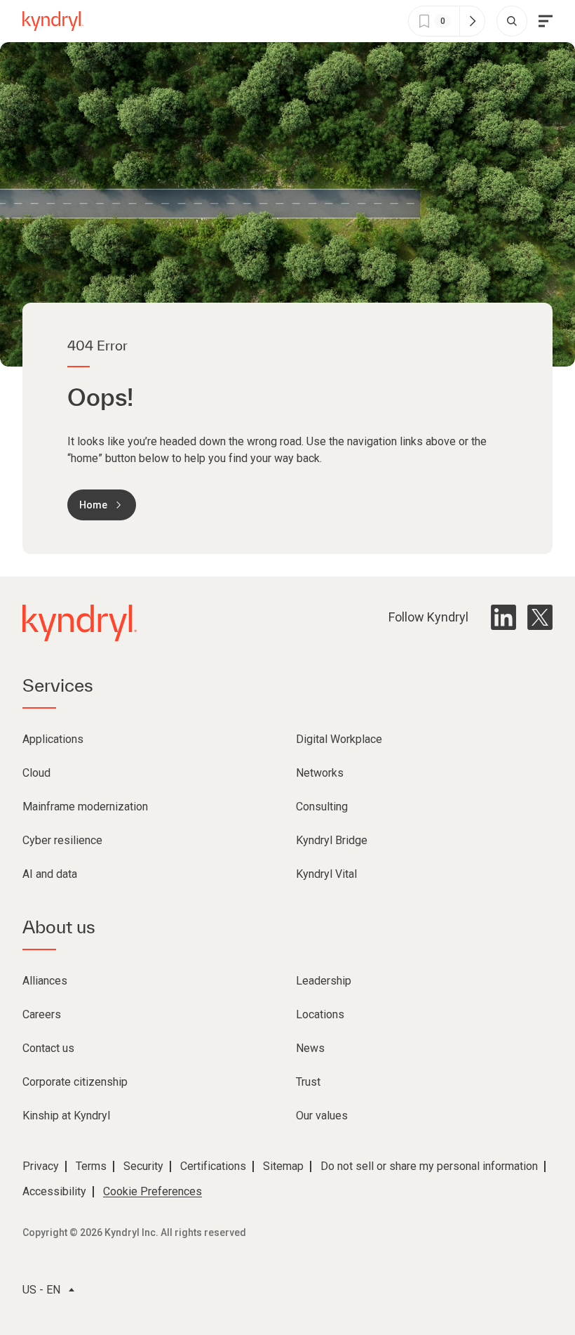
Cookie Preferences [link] (152, 1191)
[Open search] (511, 21)
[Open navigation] (546, 21)
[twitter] (540, 617)
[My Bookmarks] (472, 21)
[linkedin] (503, 617)
